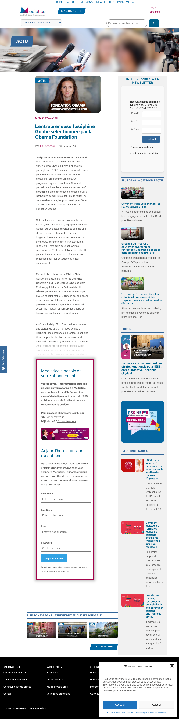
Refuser (156, 704)
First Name (47, 493)
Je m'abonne (3, 358)
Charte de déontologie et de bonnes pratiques (147, 712)
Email (44, 526)
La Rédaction (47, 146)
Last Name (46, 509)
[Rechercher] (154, 23)
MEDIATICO (42, 118)
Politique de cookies (116, 712)
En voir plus (105, 646)
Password (46, 542)
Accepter (120, 704)
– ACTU (53, 118)
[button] (172, 666)
